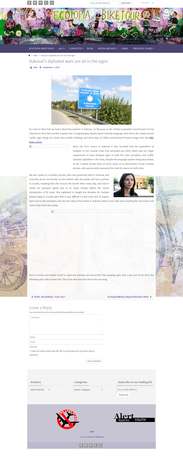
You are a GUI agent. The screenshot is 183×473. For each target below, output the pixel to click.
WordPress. (100, 437)
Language (145, 3)
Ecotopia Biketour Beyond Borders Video (128, 296)
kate (35, 67)
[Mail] (91, 445)
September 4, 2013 (51, 67)
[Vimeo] (86, 445)
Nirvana (91, 437)
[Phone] (95, 445)
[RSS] (100, 445)
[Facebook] (81, 445)
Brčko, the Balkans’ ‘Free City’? (49, 296)
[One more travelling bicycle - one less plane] (67, 428)
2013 (35, 55)
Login (91, 431)
